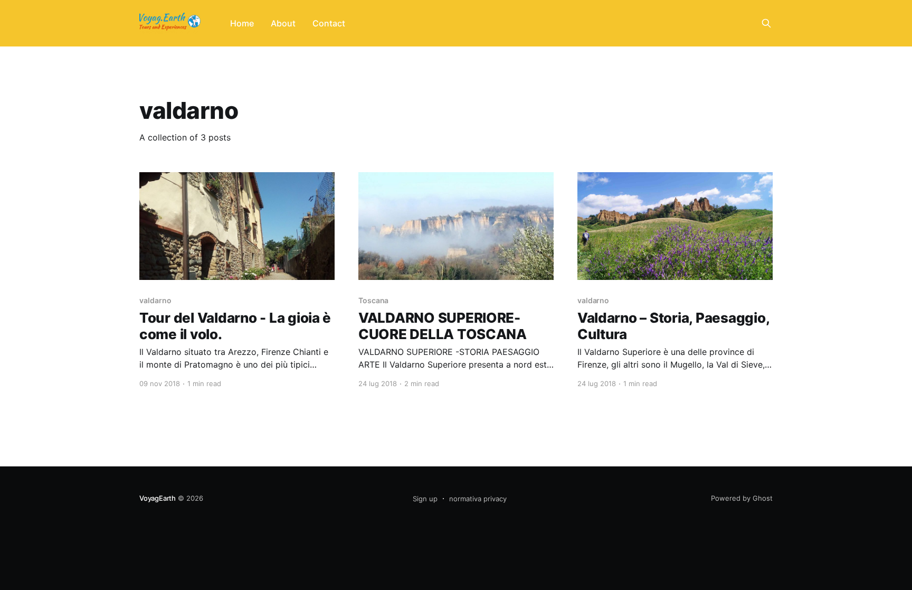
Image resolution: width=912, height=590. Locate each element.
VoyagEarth (157, 498)
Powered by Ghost (742, 498)
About (283, 23)
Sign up (425, 498)
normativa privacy (478, 498)
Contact (328, 23)
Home (242, 23)
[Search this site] (766, 23)
